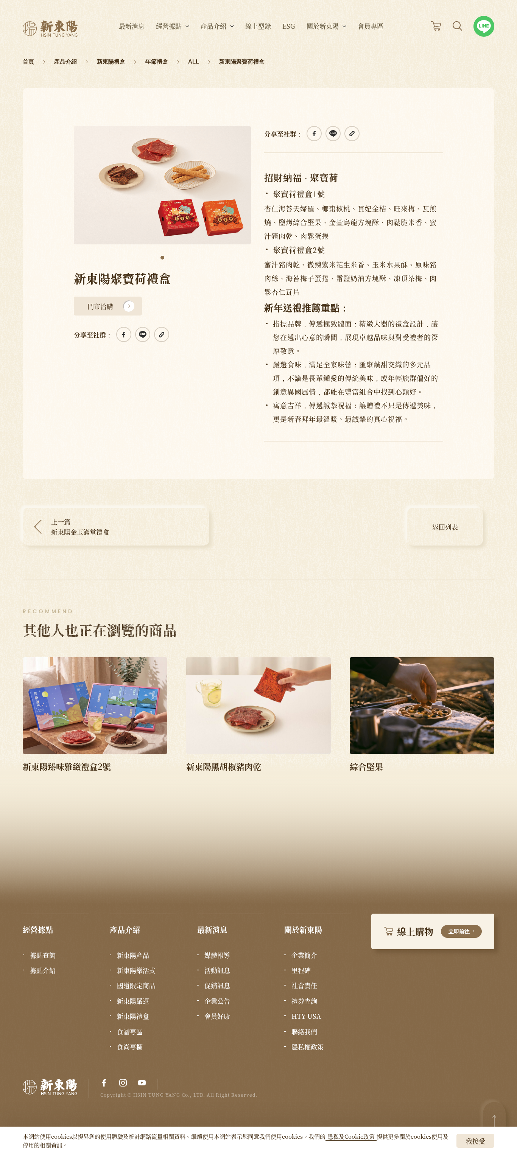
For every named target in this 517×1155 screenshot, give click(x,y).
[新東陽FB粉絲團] (104, 1083)
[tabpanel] (162, 185)
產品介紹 (213, 27)
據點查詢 (43, 955)
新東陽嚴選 (133, 1001)
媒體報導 (217, 955)
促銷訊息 (217, 985)
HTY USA (306, 1016)
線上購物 (433, 931)
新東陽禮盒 (133, 1016)
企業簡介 (304, 955)
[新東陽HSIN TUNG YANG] (50, 28)
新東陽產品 (133, 955)
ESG (288, 27)
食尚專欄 (130, 1047)
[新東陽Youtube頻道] (142, 1083)
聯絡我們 (304, 1031)
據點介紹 (43, 970)
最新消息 (132, 27)
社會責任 (304, 985)
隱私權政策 (307, 1047)
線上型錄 (258, 27)
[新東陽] (56, 1088)
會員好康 (217, 1016)
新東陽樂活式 (136, 970)
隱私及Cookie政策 (351, 1136)
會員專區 (370, 27)
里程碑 (301, 970)
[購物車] (436, 26)
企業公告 (217, 1001)
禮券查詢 (304, 1001)
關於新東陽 (323, 27)
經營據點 (169, 27)
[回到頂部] (494, 1121)
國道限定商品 (136, 985)
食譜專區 (130, 1031)
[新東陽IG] (123, 1083)
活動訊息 (217, 970)
